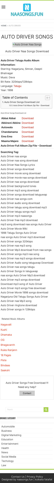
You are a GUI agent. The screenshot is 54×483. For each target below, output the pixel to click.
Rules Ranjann (9, 350)
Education (7, 439)
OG (2, 339)
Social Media (8, 456)
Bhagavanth (8, 344)
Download (28, 118)
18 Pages (6, 355)
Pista (3, 360)
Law (3, 465)
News (4, 452)
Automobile (8, 426)
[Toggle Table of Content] (46, 97)
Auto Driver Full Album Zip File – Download (31, 105)
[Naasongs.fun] (27, 9)
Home (4, 25)
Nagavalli (6, 324)
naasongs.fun (25, 479)
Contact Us (18, 476)
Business (6, 430)
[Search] (46, 409)
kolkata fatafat (43, 479)
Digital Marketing (11, 435)
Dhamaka (6, 334)
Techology (7, 461)
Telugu (17, 86)
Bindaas (5, 365)
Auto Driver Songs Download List (22, 102)
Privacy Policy (35, 476)
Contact (27, 393)
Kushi (4, 329)
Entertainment (9, 443)
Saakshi (5, 370)
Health (5, 448)
